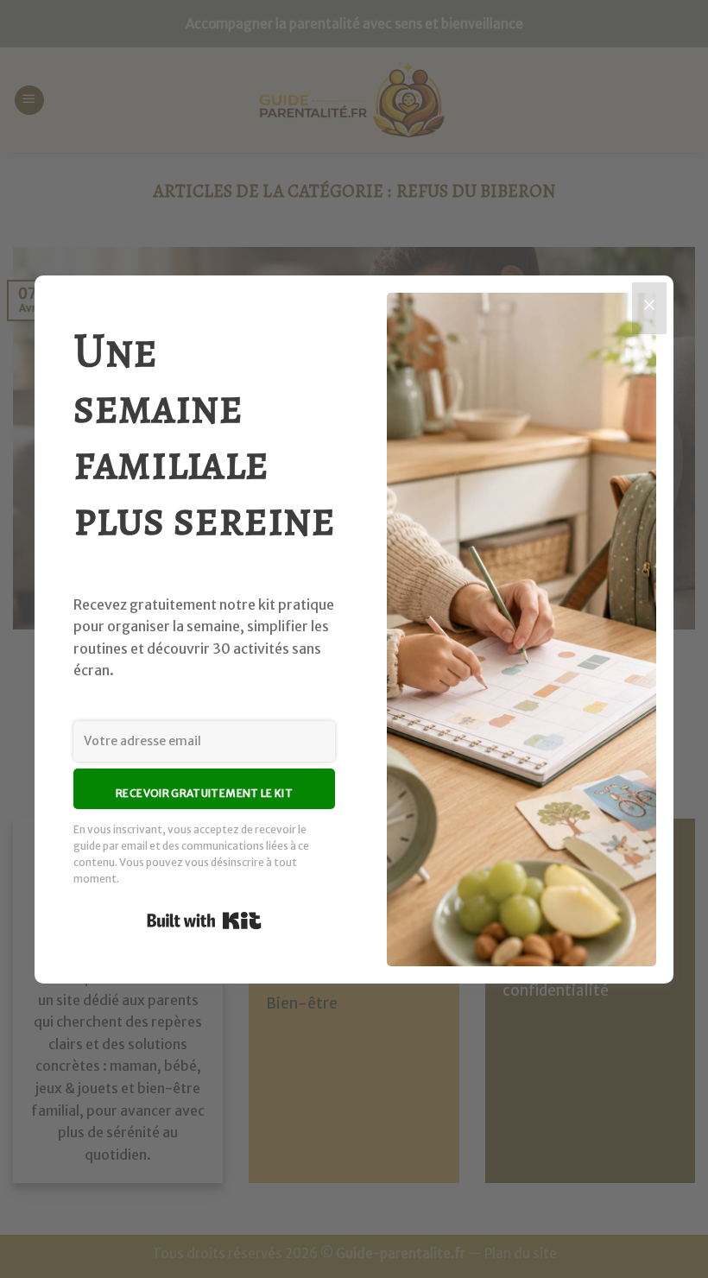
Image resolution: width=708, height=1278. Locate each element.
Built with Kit (204, 920)
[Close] (649, 308)
